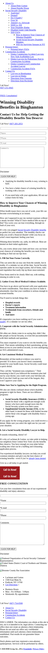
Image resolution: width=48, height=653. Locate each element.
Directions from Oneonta (21, 78)
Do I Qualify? (16, 18)
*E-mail (3, 508)
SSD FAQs (15, 32)
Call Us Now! (9, 469)
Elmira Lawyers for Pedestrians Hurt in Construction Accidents (27, 60)
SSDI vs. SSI (16, 25)
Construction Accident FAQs (23, 69)
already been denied (37, 458)
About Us (9, 3)
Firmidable (27, 649)
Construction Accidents (15, 52)
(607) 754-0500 (6, 92)
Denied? (14, 15)
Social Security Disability (16, 10)
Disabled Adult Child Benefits (23, 30)
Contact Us (10, 71)
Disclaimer (4, 171)
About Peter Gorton (19, 6)
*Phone (3, 515)
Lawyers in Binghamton (21, 73)
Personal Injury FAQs (20, 49)
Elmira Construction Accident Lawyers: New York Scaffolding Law (27, 55)
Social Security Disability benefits (32, 230)
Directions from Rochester (22, 81)
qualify (3, 322)
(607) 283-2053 (16, 124)
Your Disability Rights (20, 27)
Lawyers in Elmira (18, 76)
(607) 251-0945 (6, 88)
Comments (4, 523)
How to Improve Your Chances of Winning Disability (30, 36)
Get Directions (11, 585)
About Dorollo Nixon (20, 8)
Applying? (15, 13)
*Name (3, 500)
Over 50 (14, 20)
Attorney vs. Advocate (20, 23)
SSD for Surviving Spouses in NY (30, 44)
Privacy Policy (38, 649)
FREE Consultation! (8, 95)
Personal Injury (11, 47)
